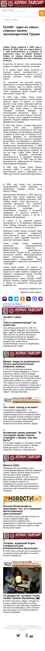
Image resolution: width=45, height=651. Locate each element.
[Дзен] (28, 299)
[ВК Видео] (40, 299)
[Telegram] (16, 299)
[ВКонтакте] (10, 299)
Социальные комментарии (17, 306)
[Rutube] (4, 299)
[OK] (22, 299)
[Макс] (34, 299)
